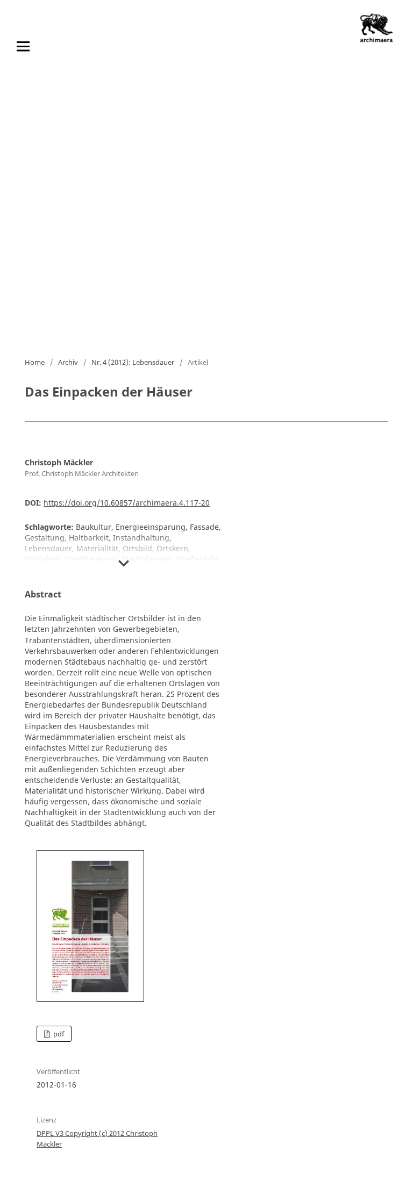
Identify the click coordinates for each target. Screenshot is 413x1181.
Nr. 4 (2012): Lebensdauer (132, 362)
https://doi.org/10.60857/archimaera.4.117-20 (127, 503)
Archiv (68, 362)
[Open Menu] (23, 46)
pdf (58, 1034)
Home (35, 362)
